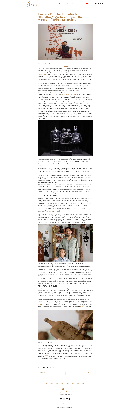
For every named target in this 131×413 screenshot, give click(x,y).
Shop (73, 3)
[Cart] (96, 3)
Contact (82, 3)
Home (56, 3)
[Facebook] (98, 3)
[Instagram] (100, 3)
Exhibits (69, 3)
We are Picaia (62, 3)
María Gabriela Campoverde (70, 94)
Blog (78, 3)
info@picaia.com (65, 403)
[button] (44, 367)
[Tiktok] (103, 3)
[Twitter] (102, 3)
